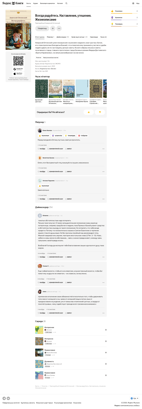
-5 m (64, 130)
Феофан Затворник (70, 100)
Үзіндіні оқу (42, 28)
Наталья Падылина (48, 180)
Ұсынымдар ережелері (63, 403)
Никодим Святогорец (83, 100)
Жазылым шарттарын (44, 403)
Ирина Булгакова (55, 100)
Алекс (44, 291)
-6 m (67, 158)
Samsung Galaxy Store (21, 78)
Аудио (35, 3)
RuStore (12, 78)
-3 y (61, 215)
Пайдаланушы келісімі (11, 403)
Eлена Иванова (47, 130)
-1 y (59, 291)
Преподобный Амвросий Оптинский (47, 23)
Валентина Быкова (48, 158)
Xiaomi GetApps (23, 79)
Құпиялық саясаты (28, 403)
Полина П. (46, 266)
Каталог (60, 3)
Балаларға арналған (47, 3)
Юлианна (45, 215)
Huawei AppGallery (13, 79)
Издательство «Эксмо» (48, 68)
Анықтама (77, 403)
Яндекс (117, 406)
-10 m (62, 266)
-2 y (67, 180)
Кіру (137, 3)
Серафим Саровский (97, 100)
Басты (29, 3)
